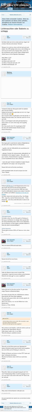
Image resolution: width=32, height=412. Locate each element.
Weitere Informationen (15, 24)
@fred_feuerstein (6, 228)
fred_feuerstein (11, 137)
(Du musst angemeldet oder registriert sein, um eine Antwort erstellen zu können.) (16, 399)
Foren (10, 8)
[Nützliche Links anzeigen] (30, 14)
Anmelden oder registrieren (23, 1)
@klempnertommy (6, 216)
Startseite (4, 8)
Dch (8, 36)
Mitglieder (23, 8)
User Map (16, 8)
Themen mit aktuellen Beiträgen (17, 10)
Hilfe (30, 406)
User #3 (9, 103)
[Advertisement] (16, 87)
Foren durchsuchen (6, 10)
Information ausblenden (27, 406)
